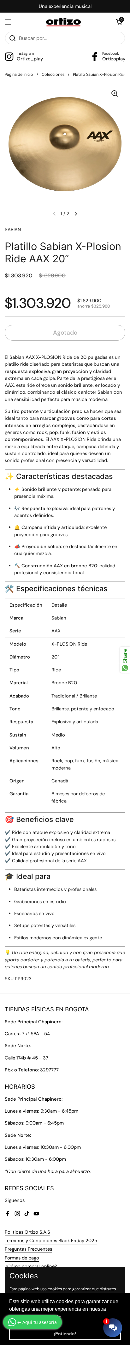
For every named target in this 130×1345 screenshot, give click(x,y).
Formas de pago (22, 1258)
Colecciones (53, 74)
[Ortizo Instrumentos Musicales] (63, 22)
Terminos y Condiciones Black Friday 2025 (51, 1240)
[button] (119, 22)
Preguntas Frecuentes (28, 1249)
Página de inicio (19, 74)
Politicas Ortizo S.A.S (27, 1232)
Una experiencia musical (65, 6)
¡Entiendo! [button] (65, 1333)
